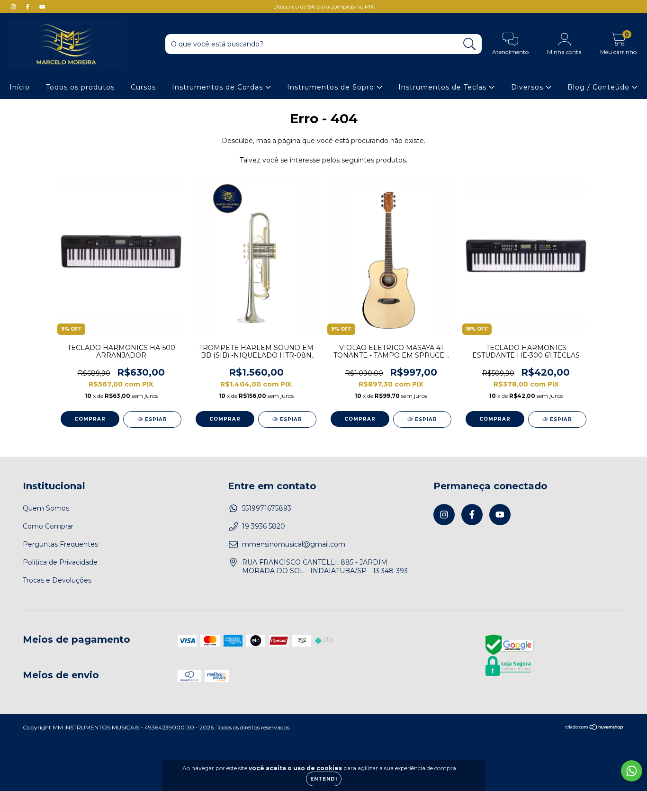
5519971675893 (266, 508)
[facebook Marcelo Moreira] (28, 6)
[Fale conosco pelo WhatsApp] (631, 771)
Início (19, 87)
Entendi (323, 779)
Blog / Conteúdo (599, 87)
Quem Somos (46, 508)
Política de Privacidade (60, 562)
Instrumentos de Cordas (218, 87)
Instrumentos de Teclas (443, 87)
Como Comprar (48, 526)
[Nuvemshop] (594, 727)
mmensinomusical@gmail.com (293, 544)
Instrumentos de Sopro (332, 87)
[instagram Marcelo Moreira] (14, 6)
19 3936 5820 (263, 526)
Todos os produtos (80, 87)
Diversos (528, 87)
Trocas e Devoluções (57, 580)
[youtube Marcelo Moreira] (42, 6)
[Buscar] (469, 44)
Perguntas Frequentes (60, 544)
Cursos (143, 87)
